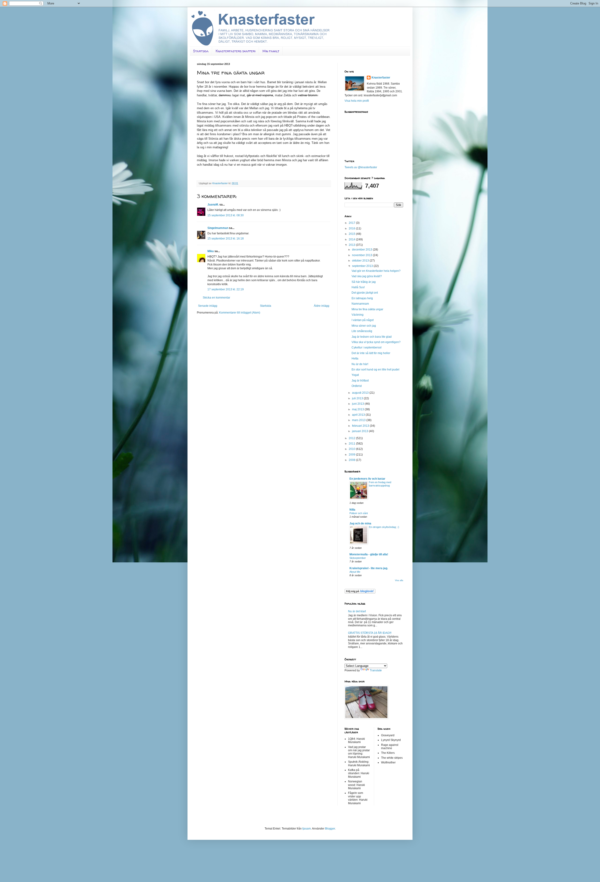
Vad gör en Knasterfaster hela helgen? (376, 271)
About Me (354, 571)
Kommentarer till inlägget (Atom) (239, 312)
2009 (352, 454)
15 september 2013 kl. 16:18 (225, 238)
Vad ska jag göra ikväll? (367, 276)
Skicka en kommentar (216, 297)
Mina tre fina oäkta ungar (367, 309)
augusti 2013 (360, 392)
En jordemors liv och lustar (367, 478)
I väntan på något (363, 320)
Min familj (270, 51)
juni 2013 (358, 403)
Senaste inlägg (207, 305)
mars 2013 (359, 420)
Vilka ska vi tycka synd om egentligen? (376, 342)
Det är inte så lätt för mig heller (371, 353)
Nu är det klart (357, 611)
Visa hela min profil (357, 100)
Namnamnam (360, 303)
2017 (352, 222)
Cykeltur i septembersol (367, 347)
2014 (352, 239)
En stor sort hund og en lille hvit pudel (375, 369)
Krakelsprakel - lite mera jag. (368, 568)
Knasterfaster (380, 77)
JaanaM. (213, 204)
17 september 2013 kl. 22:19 (225, 289)
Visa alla (399, 580)
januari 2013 (360, 431)
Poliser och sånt (358, 513)
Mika (210, 251)
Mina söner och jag (364, 325)
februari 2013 (361, 425)
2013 (352, 245)
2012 (352, 438)
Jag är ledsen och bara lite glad (372, 336)
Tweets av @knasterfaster (361, 167)
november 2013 (362, 255)
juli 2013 (358, 398)
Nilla (352, 509)
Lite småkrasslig (362, 331)
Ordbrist (357, 386)
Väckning (358, 314)
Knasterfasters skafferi (235, 51)
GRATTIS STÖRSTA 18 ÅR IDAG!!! (369, 633)
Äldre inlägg (321, 305)
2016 (352, 228)
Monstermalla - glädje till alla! (368, 554)
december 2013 (362, 249)
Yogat (355, 375)
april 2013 (359, 414)
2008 (352, 460)
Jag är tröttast (360, 380)
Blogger (330, 828)
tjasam (306, 828)
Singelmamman (217, 228)
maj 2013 (358, 409)
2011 (352, 443)
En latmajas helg (362, 298)
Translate (376, 670)
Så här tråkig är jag (364, 282)
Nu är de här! (360, 364)
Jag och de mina (360, 523)
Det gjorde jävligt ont (365, 292)
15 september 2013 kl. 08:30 (225, 215)
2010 (352, 449)
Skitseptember (357, 558)
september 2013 (363, 266)
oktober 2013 (361, 260)
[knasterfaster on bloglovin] (360, 592)
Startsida (201, 51)
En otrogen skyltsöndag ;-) (384, 527)
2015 (352, 233)
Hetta (355, 358)
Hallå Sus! (358, 287)
